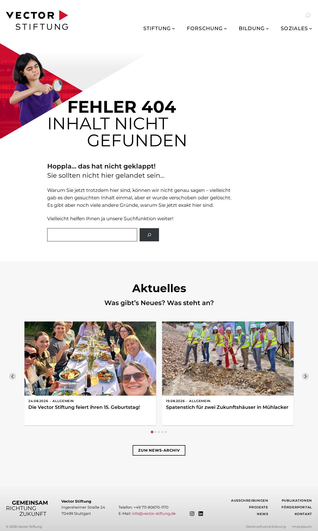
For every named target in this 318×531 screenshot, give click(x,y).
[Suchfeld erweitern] (304, 15)
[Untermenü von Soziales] (310, 28)
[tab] (152, 431)
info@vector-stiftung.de (154, 513)
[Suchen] (149, 234)
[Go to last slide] (12, 376)
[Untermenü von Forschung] (225, 28)
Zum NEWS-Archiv (159, 450)
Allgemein (63, 401)
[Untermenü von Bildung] (267, 28)
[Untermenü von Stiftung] (173, 28)
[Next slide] (305, 376)
